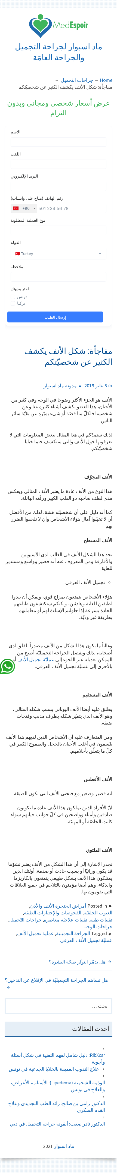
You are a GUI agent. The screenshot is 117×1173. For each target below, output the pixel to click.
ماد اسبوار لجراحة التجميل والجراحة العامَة (58, 52)
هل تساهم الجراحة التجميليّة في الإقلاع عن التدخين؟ (56, 980)
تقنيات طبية (101, 920)
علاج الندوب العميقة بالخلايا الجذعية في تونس (54, 1069)
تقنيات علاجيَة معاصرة (65, 920)
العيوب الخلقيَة (98, 912)
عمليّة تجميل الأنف (35, 659)
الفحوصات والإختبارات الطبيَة (52, 912)
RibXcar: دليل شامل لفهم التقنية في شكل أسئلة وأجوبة (58, 1058)
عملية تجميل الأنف (35, 933)
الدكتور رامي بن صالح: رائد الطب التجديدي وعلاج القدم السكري (56, 1106)
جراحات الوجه (98, 926)
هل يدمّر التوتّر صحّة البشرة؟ (77, 962)
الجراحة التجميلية (73, 933)
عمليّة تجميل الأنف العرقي (86, 940)
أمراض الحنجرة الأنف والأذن (58, 906)
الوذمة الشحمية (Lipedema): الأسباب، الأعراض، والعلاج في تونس (58, 1086)
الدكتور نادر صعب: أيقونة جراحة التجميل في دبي (57, 1124)
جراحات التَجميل (25, 920)
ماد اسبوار (64, 1146)
